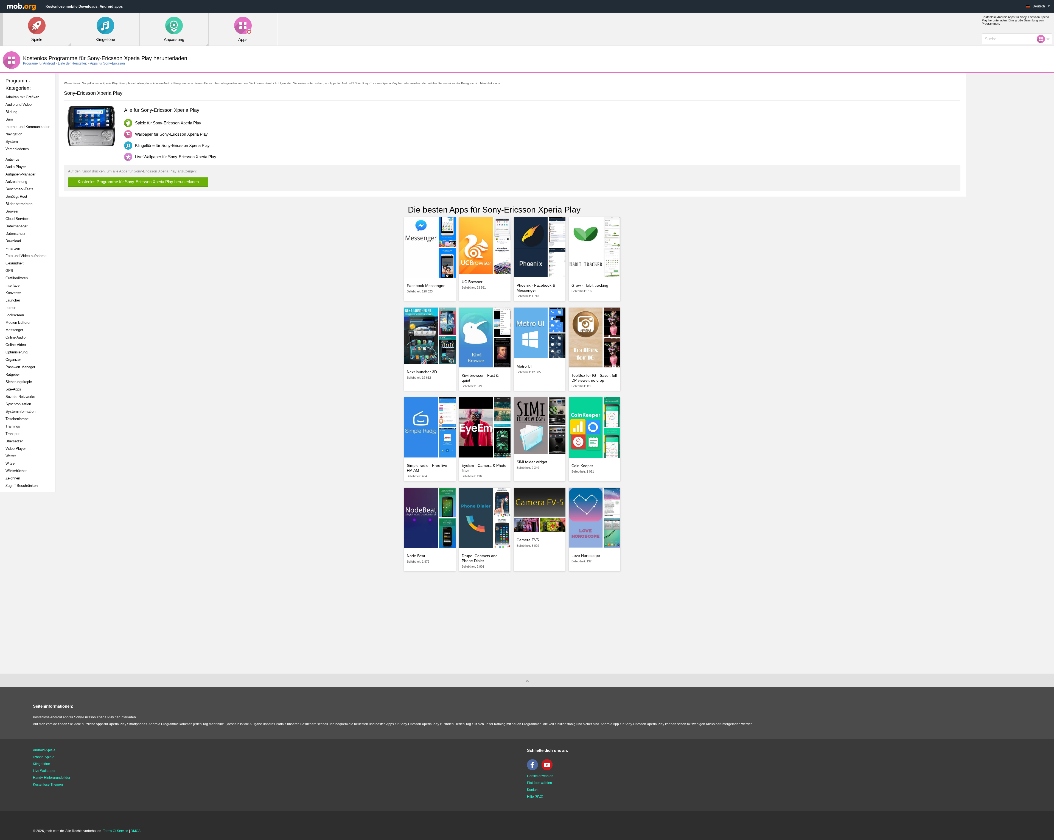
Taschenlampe (17, 419)
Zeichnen (12, 478)
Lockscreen (14, 315)
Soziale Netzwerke (20, 397)
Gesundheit (14, 263)
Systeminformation (20, 411)
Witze (10, 463)
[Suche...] (1042, 39)
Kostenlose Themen (48, 784)
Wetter (10, 456)
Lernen (10, 308)
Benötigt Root (16, 196)
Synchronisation (18, 404)
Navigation (13, 134)
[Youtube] (548, 769)
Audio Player (15, 167)
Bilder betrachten (18, 204)
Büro (9, 119)
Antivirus (12, 159)
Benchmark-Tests (19, 189)
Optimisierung (16, 352)
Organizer (13, 360)
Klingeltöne (41, 764)
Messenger (14, 330)
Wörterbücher (16, 471)
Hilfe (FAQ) (535, 797)
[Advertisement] (29, 583)
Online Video (15, 345)
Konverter (13, 293)
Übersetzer (14, 441)
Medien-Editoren (18, 322)
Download (13, 241)
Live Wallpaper (44, 771)
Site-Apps (13, 389)
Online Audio (15, 337)
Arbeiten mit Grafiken (22, 97)
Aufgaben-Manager (20, 174)
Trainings (12, 426)
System (11, 141)
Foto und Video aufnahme (25, 256)
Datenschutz (15, 233)
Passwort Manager (20, 367)
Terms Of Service (115, 831)
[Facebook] (534, 769)
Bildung (11, 112)
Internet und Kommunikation (27, 127)
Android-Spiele (44, 750)
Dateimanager (16, 226)
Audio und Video (18, 104)
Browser (11, 211)
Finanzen (12, 248)
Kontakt (532, 790)
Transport (13, 434)
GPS (9, 271)
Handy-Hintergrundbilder (51, 778)
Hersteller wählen (540, 776)
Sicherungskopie (18, 382)
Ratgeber (12, 374)
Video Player (15, 448)
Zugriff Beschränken (21, 486)
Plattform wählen (539, 783)
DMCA (136, 831)
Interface (12, 285)
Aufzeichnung (16, 182)
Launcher (12, 300)
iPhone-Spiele (43, 757)
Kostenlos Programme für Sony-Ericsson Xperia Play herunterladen (138, 181)
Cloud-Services (17, 219)
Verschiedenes (17, 149)
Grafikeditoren (16, 278)
